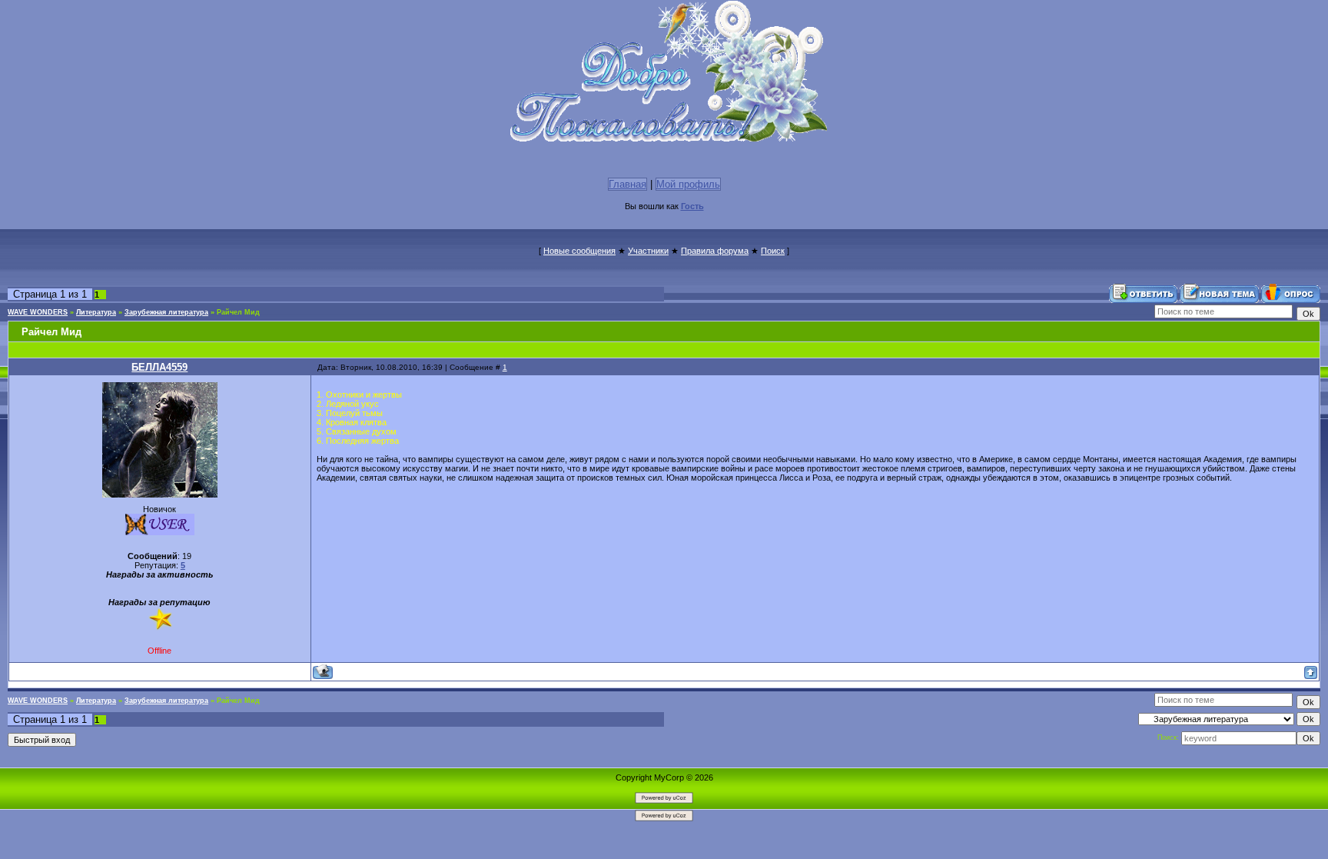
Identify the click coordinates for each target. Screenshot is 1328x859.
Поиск (773, 250)
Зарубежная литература (166, 312)
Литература (96, 312)
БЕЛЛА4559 (159, 367)
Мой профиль (688, 184)
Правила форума (715, 250)
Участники (648, 250)
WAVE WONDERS (38, 312)
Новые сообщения (579, 250)
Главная (627, 184)
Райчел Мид (238, 312)
